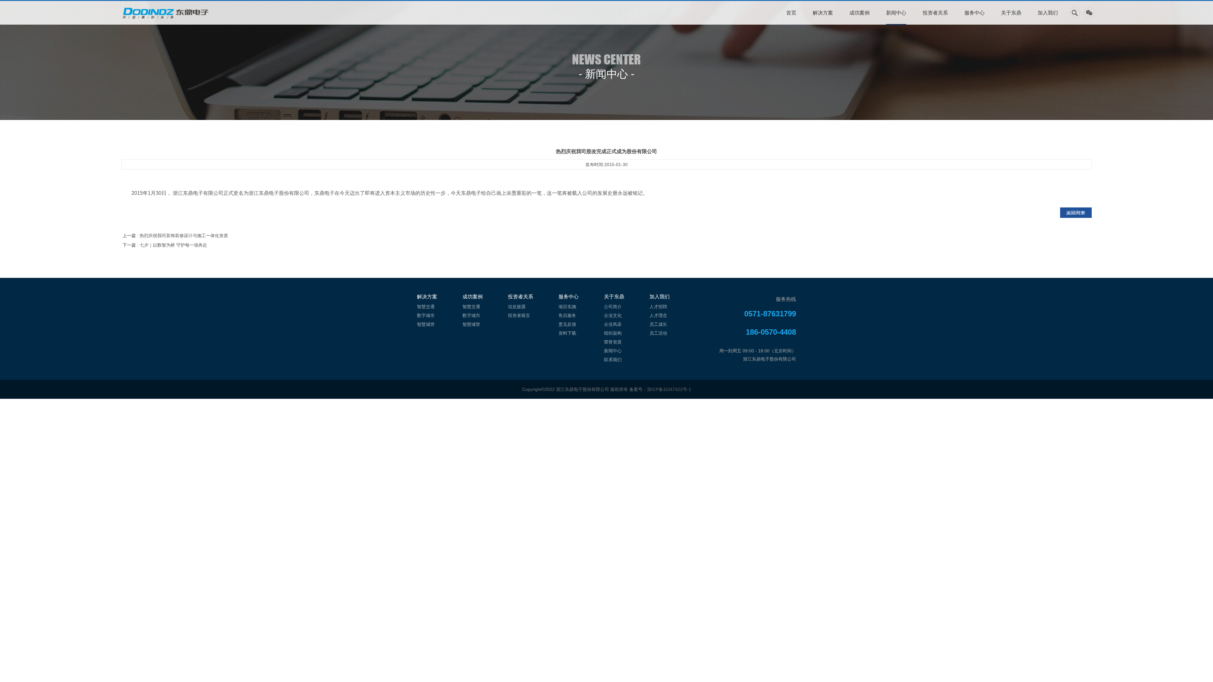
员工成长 (658, 324)
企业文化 (613, 315)
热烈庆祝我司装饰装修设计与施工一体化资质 (184, 235)
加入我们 (1048, 12)
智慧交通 (426, 306)
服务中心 (974, 12)
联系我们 (613, 359)
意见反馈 (567, 324)
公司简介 (613, 306)
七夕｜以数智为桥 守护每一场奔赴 (173, 245)
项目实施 (567, 306)
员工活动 (658, 333)
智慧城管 (426, 324)
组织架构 (613, 333)
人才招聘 (658, 306)
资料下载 (567, 333)
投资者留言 (519, 315)
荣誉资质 (613, 341)
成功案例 (859, 12)
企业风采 (613, 324)
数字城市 (426, 315)
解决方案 (823, 12)
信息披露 (517, 306)
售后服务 (567, 315)
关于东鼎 (1011, 12)
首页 (791, 12)
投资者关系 (935, 12)
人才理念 (658, 315)
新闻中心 (896, 12)
